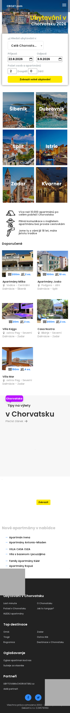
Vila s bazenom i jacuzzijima (27, 554)
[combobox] (25, 45)
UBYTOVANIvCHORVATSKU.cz (18, 683)
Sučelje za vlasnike (13, 665)
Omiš (6, 631)
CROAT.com (14, 6)
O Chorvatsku (44, 603)
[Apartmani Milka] (17, 263)
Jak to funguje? (45, 608)
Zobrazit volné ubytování (35, 79)
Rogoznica (9, 642)
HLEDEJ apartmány (13, 613)
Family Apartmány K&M (24, 561)
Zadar (40, 631)
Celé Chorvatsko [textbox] (24, 45)
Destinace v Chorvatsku (50, 642)
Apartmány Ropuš (21, 566)
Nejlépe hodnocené (43, 496)
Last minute (10, 603)
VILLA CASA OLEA (19, 549)
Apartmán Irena (19, 537)
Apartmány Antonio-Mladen (27, 542)
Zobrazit (43, 502)
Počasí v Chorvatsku (14, 608)
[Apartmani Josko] (52, 263)
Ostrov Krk (42, 636)
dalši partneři (10, 688)
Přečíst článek (16, 421)
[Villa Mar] (17, 358)
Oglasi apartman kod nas (17, 660)
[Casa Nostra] (52, 311)
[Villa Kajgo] (17, 311)
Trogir (6, 636)
